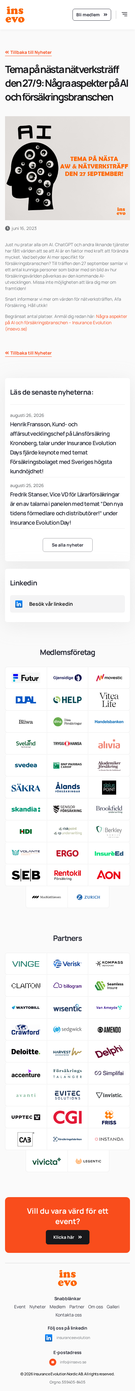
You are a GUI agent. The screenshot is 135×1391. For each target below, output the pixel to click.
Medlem (58, 1307)
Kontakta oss (69, 1315)
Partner (76, 1307)
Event (20, 1307)
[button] (124, 15)
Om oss (95, 1307)
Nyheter (38, 1307)
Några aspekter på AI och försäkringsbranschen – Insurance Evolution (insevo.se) (66, 322)
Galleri (113, 1307)
